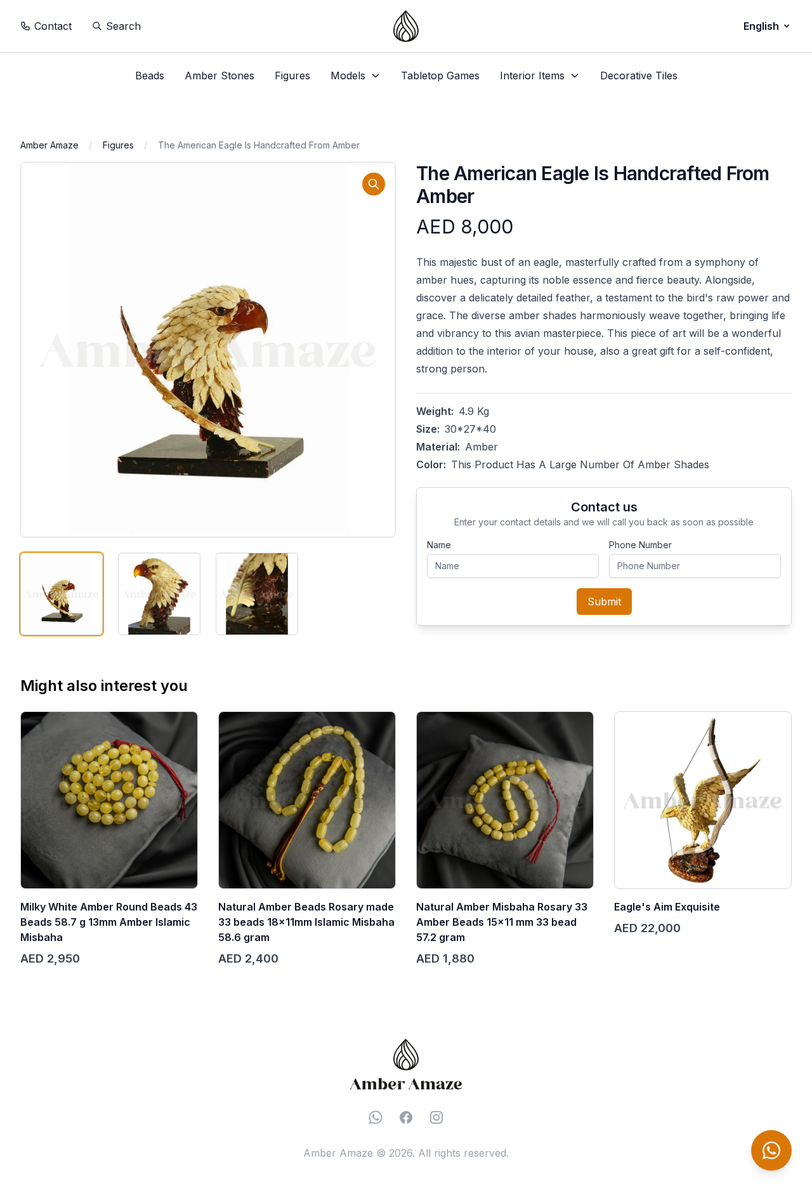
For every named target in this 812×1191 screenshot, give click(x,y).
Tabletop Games (440, 75)
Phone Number (640, 544)
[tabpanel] (208, 349)
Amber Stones (219, 75)
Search (123, 26)
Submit (604, 601)
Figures (292, 75)
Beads (149, 75)
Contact (53, 26)
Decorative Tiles (639, 75)
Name (439, 544)
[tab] (61, 594)
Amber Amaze (49, 145)
